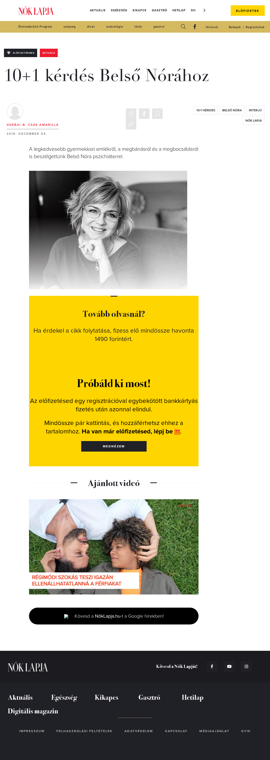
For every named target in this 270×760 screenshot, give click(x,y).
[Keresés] (183, 27)
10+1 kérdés (205, 110)
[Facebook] (195, 27)
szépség (69, 26)
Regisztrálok (255, 27)
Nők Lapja (36, 10)
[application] (114, 546)
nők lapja (253, 120)
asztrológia (114, 26)
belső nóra (232, 110)
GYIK (246, 731)
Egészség (119, 10)
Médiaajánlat (214, 731)
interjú (255, 110)
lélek (138, 26)
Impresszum (32, 731)
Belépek (235, 27)
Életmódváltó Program (35, 26)
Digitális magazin (33, 711)
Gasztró (159, 10)
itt (177, 431)
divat (91, 26)
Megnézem (114, 446)
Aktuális (98, 10)
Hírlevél (212, 27)
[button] (204, 10)
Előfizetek (247, 11)
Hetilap (179, 10)
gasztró (159, 26)
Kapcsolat (176, 731)
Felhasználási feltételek (84, 731)
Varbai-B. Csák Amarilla (33, 125)
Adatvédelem (138, 731)
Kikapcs (140, 10)
